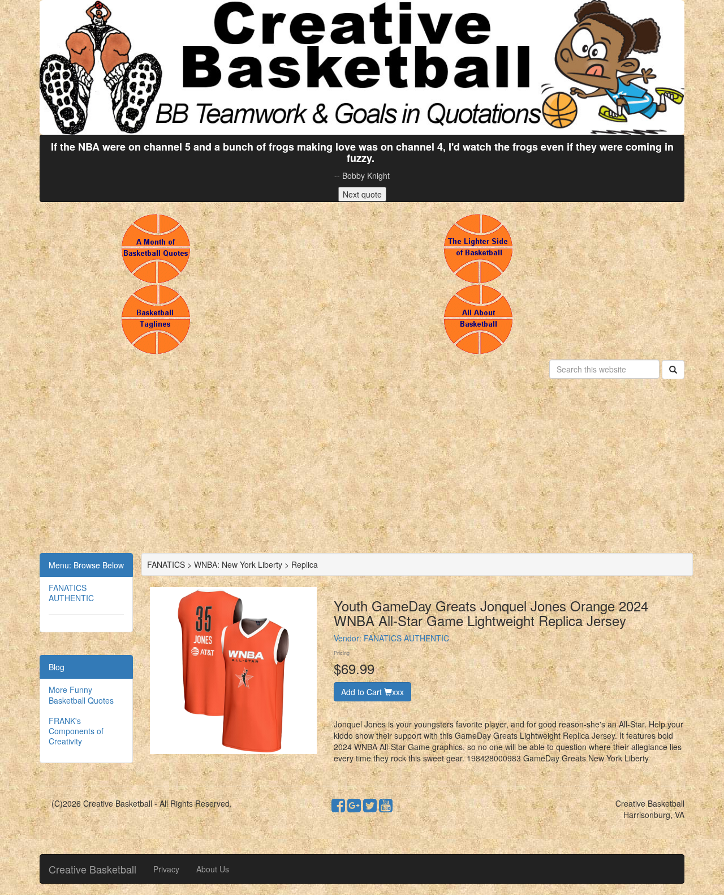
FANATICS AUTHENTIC (71, 592)
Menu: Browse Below (86, 565)
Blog (56, 667)
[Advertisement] (362, 468)
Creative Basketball (92, 869)
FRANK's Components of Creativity (76, 731)
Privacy (166, 869)
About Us (212, 869)
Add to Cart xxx (372, 691)
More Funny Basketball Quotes (81, 694)
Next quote (362, 194)
